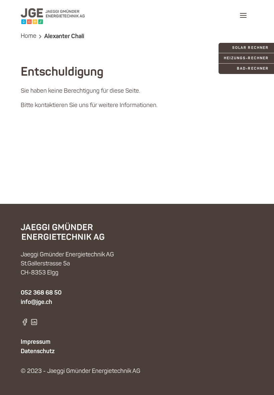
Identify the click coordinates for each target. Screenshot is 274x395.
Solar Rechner (250, 48)
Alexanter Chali (64, 36)
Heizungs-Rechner (246, 58)
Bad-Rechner (253, 69)
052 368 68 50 (41, 293)
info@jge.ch (36, 302)
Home (28, 36)
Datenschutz (37, 351)
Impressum (35, 342)
